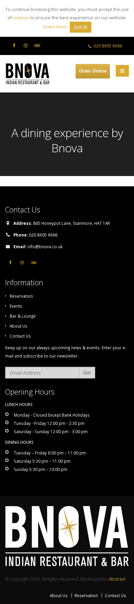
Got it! (80, 27)
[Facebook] (14, 45)
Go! (87, 372)
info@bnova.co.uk (45, 246)
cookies (21, 17)
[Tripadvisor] (37, 45)
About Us (18, 326)
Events (16, 306)
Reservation (21, 296)
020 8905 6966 (107, 45)
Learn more (55, 26)
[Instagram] (25, 45)
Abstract (117, 579)
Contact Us (20, 336)
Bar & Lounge (23, 316)
